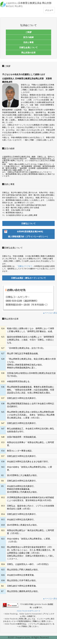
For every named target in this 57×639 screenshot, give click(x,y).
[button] (28, 32)
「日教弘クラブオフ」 (25, 266)
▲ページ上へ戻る (50, 313)
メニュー (49, 10)
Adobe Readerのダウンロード (28, 611)
